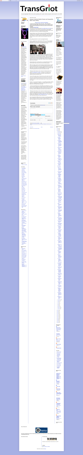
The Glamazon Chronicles (24, 260)
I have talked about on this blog (46, 28)
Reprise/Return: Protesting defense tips (58, 335)
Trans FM (23, 237)
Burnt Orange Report (23, 248)
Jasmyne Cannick (24, 178)
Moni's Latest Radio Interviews (59, 162)
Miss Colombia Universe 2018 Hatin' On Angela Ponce (59, 264)
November (59, 132)
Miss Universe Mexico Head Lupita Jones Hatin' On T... (60, 218)
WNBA (23, 244)
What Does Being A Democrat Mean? (59, 156)
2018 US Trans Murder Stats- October (60, 274)
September (59, 299)
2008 (58, 320)
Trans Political (59, 363)
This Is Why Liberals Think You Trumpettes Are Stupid (59, 234)
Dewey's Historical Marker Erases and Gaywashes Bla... (59, 215)
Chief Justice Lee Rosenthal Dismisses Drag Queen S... (60, 169)
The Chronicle (24, 197)
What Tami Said (24, 203)
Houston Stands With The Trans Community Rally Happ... (60, 149)
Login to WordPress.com (38, 114)
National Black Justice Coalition (24, 230)
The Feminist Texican (23, 258)
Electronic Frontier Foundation (24, 222)
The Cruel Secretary (23, 199)
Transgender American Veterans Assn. (24, 239)
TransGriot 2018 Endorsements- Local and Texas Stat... (60, 197)
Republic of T (23, 189)
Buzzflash (23, 215)
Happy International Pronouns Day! (60, 204)
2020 (58, 128)
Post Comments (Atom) (36, 128)
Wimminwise (23, 204)
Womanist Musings (24, 205)
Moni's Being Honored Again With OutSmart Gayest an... (59, 271)
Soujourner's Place (24, 192)
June (58, 303)
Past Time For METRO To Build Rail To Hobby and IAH (60, 294)
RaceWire (23, 187)
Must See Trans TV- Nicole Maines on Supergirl (60, 230)
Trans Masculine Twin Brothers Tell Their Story (60, 211)
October (59, 133)
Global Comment (24, 223)
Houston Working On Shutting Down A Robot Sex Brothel (59, 290)
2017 (58, 310)
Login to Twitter (43, 114)
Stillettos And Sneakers (58, 356)
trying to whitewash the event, (42, 94)
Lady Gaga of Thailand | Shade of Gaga (58, 405)
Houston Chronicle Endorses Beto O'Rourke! (59, 190)
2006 (58, 322)
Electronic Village (24, 172)
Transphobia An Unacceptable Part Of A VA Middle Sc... (60, 248)
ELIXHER (23, 173)
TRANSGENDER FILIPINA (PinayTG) (58, 417)
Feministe (23, 175)
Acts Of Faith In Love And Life (24, 168)
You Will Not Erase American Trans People (60, 183)
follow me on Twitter (24, 164)
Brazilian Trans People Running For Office (60, 297)
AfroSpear (23, 169)
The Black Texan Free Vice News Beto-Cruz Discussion (60, 201)
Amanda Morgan (58, 344)
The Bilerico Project (23, 196)
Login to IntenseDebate (32, 114)
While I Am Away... (58, 389)
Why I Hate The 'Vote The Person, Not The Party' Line (60, 153)
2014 (58, 313)
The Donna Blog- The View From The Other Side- (59, 359)
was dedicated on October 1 (36, 72)
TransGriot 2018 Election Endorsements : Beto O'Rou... (60, 283)
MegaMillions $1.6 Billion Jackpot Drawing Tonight (59, 175)
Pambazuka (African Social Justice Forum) (24, 234)
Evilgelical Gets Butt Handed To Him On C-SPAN (60, 207)
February (59, 307)
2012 (58, 315)
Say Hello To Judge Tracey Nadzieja (60, 159)
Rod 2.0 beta (23, 190)
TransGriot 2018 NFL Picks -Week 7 (60, 195)
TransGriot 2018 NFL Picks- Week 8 (60, 172)
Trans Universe (59, 364)
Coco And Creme (24, 216)
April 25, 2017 (36, 27)
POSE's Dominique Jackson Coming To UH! (59, 252)
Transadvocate (59, 365)
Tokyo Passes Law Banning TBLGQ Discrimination (60, 242)
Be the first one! (43, 105)
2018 (58, 130)
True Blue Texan (24, 261)
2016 (58, 311)
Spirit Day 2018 (60, 192)
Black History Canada (23, 212)
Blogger (45, 448)
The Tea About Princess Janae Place (60, 286)
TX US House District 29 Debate (59, 277)
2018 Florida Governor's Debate (59, 164)
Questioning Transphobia (58, 354)
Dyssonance (58, 333)
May (58, 304)
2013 (58, 314)
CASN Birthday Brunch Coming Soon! (60, 279)
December (59, 131)
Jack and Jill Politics (23, 177)
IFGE (22, 224)
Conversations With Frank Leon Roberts (24, 218)
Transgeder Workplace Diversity (58, 367)
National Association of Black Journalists (24, 229)
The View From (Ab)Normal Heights (59, 361)
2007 (58, 321)
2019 (58, 129)
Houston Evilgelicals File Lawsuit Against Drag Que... (60, 186)
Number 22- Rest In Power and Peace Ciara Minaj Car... (60, 256)
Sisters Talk (23, 191)
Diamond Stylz (58, 327)
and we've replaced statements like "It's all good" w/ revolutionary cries (24, 265)
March (58, 306)
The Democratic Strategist (24, 236)
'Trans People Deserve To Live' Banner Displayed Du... (60, 145)
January (59, 308)
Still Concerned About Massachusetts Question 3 (60, 245)
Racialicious (23, 188)
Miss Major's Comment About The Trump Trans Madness (60, 179)
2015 (58, 312)
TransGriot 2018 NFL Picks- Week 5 (60, 268)
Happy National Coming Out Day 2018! (60, 224)
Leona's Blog (58, 386)
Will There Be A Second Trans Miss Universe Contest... (60, 227)
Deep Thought (24, 171)
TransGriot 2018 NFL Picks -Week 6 (60, 221)
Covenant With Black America (24, 220)
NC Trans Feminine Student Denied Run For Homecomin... (60, 260)
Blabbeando (23, 170)
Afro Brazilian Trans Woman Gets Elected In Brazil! (60, 238)
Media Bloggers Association (24, 225)
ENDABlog (23, 174)
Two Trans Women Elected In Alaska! (59, 138)
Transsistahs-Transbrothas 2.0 (24, 243)
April (58, 305)
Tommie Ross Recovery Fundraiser (59, 135)
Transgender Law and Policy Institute (24, 241)
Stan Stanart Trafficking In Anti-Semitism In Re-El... (60, 141)
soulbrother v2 (24, 193)
